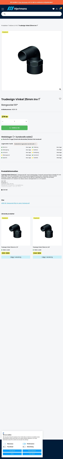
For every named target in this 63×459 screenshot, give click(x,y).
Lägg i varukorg (15, 257)
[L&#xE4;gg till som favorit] (60, 98)
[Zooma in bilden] (60, 89)
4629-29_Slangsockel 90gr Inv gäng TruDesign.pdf (15, 203)
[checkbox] (4, 444)
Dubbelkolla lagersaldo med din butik (24, 144)
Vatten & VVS (13, 25)
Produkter (4, 25)
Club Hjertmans (23, 2)
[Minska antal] (2, 121)
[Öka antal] (26, 121)
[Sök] (5, 13)
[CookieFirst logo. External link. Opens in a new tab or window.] (3, 433)
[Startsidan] (17, 8)
